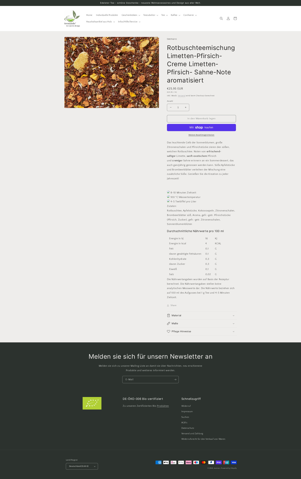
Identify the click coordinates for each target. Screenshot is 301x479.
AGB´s (184, 422)
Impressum (187, 411)
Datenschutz (187, 428)
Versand (181, 96)
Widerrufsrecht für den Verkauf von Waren (203, 439)
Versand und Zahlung (192, 433)
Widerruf (186, 406)
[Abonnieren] (175, 379)
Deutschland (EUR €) (79, 466)
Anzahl (170, 101)
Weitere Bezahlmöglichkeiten (201, 135)
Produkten (163, 406)
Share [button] (174, 305)
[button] (131, 15)
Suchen (185, 417)
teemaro (217, 468)
